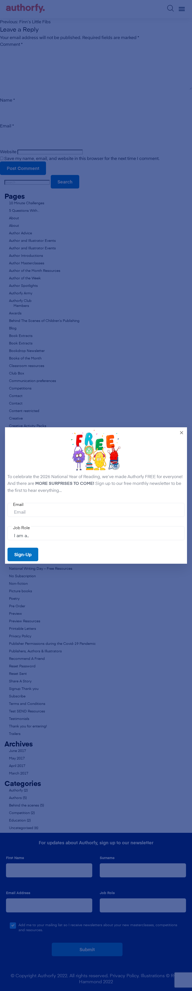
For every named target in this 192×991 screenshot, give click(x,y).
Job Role (21, 527)
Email (18, 504)
